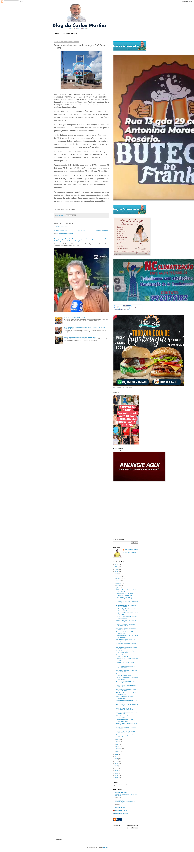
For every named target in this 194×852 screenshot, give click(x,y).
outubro (118, 581)
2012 (116, 775)
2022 (116, 574)
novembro (119, 578)
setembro (119, 583)
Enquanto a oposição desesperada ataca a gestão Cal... (125, 625)
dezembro (119, 576)
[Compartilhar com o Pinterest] (75, 215)
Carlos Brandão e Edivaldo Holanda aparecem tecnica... (126, 628)
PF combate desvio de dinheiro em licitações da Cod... (125, 640)
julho (117, 588)
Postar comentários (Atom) (66, 233)
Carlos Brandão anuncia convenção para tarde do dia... (126, 690)
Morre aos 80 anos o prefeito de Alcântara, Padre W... (125, 655)
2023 (116, 571)
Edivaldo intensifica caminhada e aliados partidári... (125, 720)
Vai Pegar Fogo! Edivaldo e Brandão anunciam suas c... (126, 609)
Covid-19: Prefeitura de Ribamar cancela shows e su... (125, 697)
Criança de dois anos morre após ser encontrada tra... (126, 617)
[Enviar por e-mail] (67, 215)
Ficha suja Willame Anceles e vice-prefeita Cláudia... (125, 682)
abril (117, 744)
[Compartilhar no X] (71, 215)
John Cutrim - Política (121, 813)
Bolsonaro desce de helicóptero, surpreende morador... (125, 663)
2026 (116, 564)
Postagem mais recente (60, 230)
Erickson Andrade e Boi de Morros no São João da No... (126, 724)
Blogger (105, 847)
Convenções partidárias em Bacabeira (74, 317)
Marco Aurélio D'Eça (121, 792)
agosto (118, 585)
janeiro (118, 751)
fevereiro (119, 749)
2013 (116, 773)
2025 (116, 567)
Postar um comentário (62, 227)
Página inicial (81, 230)
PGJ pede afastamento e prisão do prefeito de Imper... (125, 667)
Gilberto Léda (119, 800)
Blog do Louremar (120, 807)
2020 (116, 756)
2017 (116, 763)
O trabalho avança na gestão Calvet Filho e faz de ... (126, 686)
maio (117, 741)
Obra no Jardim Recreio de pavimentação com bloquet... (124, 709)
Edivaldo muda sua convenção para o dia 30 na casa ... (126, 647)
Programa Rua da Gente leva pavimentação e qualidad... (124, 598)
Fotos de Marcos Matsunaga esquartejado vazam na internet (80, 337)
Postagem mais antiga (102, 230)
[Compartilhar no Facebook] (73, 215)
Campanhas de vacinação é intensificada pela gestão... (124, 674)
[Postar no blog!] (69, 215)
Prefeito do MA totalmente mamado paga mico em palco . (125, 731)
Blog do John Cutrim (121, 810)
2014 (116, 770)
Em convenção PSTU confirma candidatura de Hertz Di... (124, 594)
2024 (116, 569)
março (118, 746)
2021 (116, 754)
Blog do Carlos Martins (131, 549)
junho (118, 739)
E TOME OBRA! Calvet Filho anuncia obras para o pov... (126, 605)
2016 (116, 766)
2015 (116, 768)
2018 (116, 761)
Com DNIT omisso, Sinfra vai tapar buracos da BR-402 (125, 651)
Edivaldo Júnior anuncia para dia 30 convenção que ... (126, 693)
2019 (116, 759)
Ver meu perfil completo (129, 552)
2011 (116, 778)
